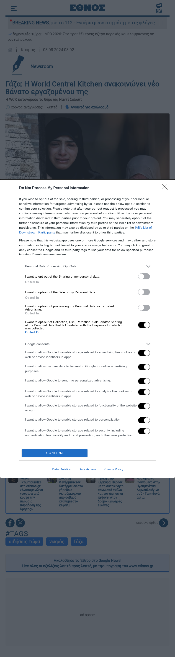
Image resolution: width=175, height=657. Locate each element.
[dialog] (87, 328)
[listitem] (87, 266)
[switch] (144, 276)
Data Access (87, 469)
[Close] (166, 188)
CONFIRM (54, 453)
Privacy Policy (113, 469)
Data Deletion (62, 469)
